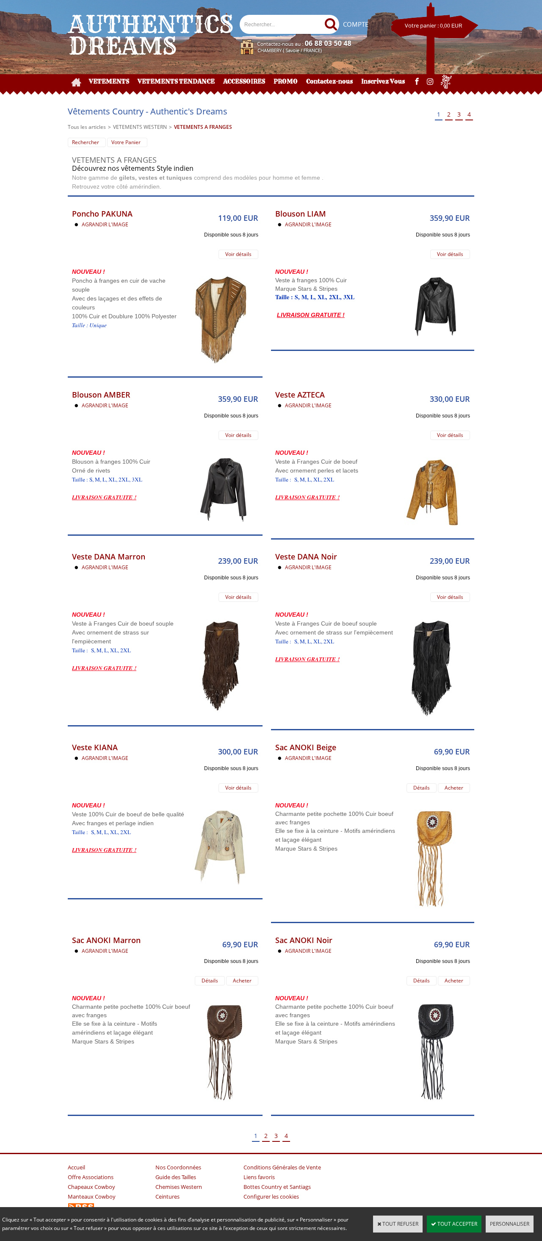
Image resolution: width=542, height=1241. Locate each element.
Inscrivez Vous (383, 81)
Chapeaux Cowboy (91, 1187)
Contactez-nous (329, 81)
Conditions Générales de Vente (282, 1167)
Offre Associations (90, 1177)
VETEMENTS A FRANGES (203, 127)
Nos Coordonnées (178, 1167)
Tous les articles (87, 127)
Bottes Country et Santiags (277, 1187)
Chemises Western (178, 1187)
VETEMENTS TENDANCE (176, 81)
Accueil (76, 1167)
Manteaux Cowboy (92, 1196)
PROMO (286, 81)
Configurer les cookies (271, 1196)
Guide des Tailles (175, 1177)
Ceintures (167, 1196)
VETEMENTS (109, 81)
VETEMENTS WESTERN (140, 127)
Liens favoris (259, 1177)
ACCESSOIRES (244, 81)
